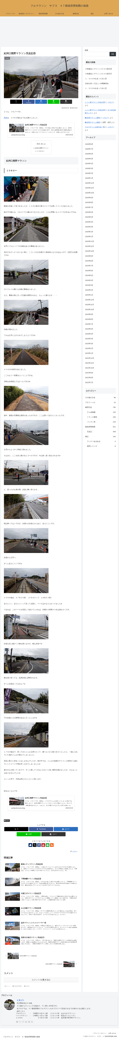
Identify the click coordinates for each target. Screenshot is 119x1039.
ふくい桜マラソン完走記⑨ (95, 102)
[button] (66, 102)
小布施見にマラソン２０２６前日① (98, 74)
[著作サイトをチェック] (30, 845)
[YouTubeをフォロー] (43, 845)
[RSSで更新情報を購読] (52, 845)
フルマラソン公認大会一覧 (95, 127)
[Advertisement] (59, 32)
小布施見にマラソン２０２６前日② (98, 69)
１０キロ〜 (40, 151)
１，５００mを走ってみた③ (96, 79)
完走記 (7, 820)
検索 (86, 50)
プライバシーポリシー (99, 1033)
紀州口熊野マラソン (42, 148)
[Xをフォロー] (35, 845)
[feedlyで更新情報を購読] (47, 845)
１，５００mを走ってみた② (96, 88)
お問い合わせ (112, 1033)
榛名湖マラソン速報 (92, 118)
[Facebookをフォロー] (39, 845)
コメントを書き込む (41, 980)
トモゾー (110, 102)
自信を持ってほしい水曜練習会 (97, 83)
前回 (5, 118)
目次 (38, 144)
